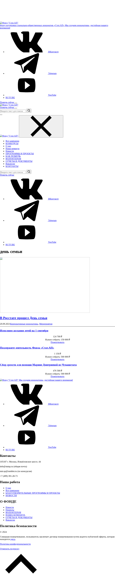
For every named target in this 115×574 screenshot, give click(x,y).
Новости (10, 151)
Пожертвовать (57, 342)
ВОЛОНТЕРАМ (13, 158)
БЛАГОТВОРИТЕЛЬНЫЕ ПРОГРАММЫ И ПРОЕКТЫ (33, 493)
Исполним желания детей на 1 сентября (24, 330)
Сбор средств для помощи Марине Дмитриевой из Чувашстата (38, 364)
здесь (12, 539)
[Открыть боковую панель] (16, 103)
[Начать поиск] (29, 111)
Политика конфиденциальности (15, 544)
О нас (8, 146)
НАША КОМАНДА (15, 515)
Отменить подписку (9, 549)
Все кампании (12, 141)
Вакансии (10, 164)
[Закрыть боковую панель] (41, 126)
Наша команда (12, 148)
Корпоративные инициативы (24, 324)
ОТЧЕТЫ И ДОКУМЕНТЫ (19, 161)
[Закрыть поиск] (1, 114)
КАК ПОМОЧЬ (13, 156)
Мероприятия (45, 324)
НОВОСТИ (11, 495)
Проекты (10, 510)
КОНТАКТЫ (12, 166)
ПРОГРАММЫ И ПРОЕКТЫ (20, 153)
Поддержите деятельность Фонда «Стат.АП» (27, 347)
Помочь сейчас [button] (7, 102)
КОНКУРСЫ (12, 143)
